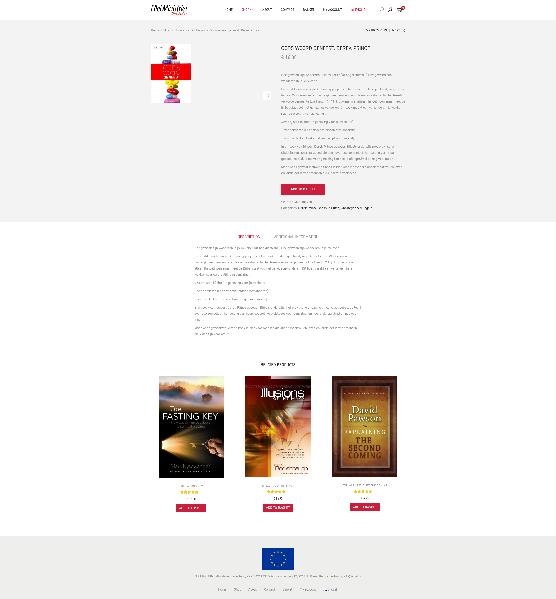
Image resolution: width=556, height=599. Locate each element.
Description (249, 236)
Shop (166, 30)
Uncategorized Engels (190, 30)
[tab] (249, 237)
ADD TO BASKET (303, 189)
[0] (399, 9)
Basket (287, 589)
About (252, 589)
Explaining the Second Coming (365, 485)
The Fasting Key (191, 486)
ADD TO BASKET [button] (191, 508)
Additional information (296, 236)
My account (308, 589)
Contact (269, 589)
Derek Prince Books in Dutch (318, 208)
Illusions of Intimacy (278, 486)
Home (155, 30)
